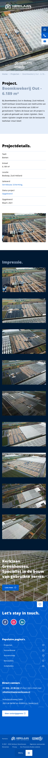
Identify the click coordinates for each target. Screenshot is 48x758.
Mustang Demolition (20, 67)
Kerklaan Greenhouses (18, 6)
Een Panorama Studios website (30, 747)
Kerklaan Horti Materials (23, 63)
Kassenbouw (9, 650)
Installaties (9, 666)
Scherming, (18, 184)
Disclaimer (5, 747)
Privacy (14, 747)
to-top (40, 604)
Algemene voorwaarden (37, 744)
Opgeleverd (7, 193)
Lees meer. (9, 587)
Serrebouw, (7, 184)
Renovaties (9, 660)
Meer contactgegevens (14, 713)
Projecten (8, 645)
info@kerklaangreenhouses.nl (16, 692)
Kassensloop (9, 655)
